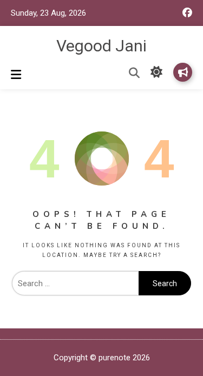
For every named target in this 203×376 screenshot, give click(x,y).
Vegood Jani (101, 45)
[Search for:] (75, 283)
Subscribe (182, 72)
